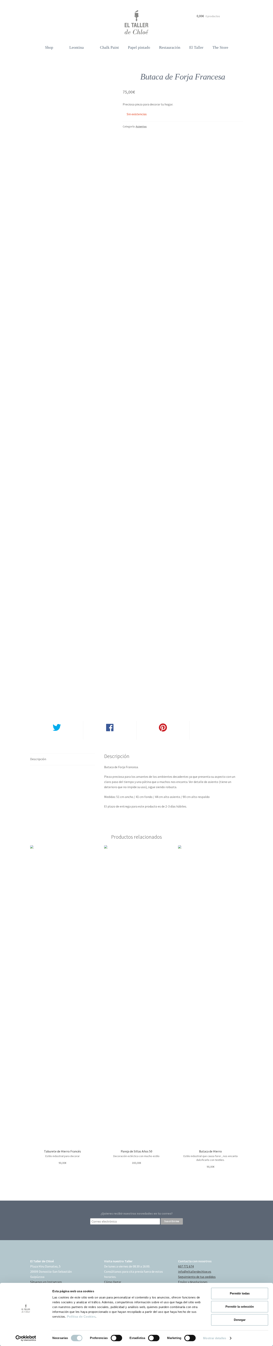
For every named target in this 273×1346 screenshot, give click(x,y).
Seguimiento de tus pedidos (197, 1277)
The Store (220, 47)
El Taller (196, 47)
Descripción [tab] (38, 759)
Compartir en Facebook (110, 737)
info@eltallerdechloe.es (194, 1271)
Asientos (141, 126)
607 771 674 (186, 1266)
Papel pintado (139, 47)
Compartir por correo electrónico (216, 737)
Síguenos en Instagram (46, 1282)
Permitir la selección (239, 1306)
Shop (49, 47)
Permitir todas (240, 1293)
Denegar (240, 1319)
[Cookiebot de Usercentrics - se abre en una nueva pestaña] (25, 1338)
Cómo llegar (112, 1282)
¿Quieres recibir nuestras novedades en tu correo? (137, 1213)
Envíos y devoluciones (192, 1282)
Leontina (76, 47)
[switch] (116, 1338)
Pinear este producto (162, 737)
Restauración (169, 47)
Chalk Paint (109, 47)
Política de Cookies (81, 1316)
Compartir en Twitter (56, 737)
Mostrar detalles (214, 1338)
